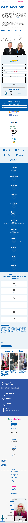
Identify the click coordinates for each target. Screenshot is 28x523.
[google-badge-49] (14, 59)
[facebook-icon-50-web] (10, 512)
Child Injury (3, 462)
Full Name (14, 66)
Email (14, 69)
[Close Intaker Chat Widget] (25, 499)
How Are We (8, 150)
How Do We (14, 160)
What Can (21, 155)
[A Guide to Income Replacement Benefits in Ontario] (14, 361)
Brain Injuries (4, 460)
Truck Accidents (4, 465)
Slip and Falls (4, 464)
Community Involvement (14, 474)
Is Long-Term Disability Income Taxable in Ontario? (22, 371)
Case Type (14, 73)
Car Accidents (4, 461)
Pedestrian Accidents (5, 463)
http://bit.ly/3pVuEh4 (16, 17)
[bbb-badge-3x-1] (6, 91)
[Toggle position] (24, 499)
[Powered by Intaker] (22, 521)
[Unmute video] (15, 499)
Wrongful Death (4, 466)
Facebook (14, 63)
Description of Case (14, 76)
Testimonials (14, 475)
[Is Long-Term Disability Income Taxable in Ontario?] (23, 361)
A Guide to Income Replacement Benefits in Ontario (14, 371)
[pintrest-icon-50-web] (13, 512)
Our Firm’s (8, 155)
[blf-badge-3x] (11, 91)
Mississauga (14, 480)
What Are (21, 150)
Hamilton (14, 482)
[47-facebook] (14, 113)
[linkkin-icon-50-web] (11, 512)
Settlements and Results (14, 473)
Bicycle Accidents (4, 459)
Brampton (14, 481)
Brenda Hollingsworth (16, 30)
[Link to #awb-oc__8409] (26, 1)
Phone (14, 71)
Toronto (14, 479)
